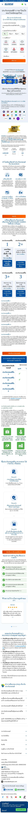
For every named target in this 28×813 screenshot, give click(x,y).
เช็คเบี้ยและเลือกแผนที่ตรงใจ (14, 552)
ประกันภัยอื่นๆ (5, 736)
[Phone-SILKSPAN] (25, 4)
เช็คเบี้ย (14, 216)
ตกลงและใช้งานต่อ (21, 809)
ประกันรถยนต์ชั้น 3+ (6, 324)
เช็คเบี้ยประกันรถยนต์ (14, 353)
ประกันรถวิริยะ (11, 232)
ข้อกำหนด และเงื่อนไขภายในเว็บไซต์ (11, 753)
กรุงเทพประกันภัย (19, 232)
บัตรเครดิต (4, 740)
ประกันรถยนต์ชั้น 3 (6, 334)
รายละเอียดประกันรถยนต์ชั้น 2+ (20, 264)
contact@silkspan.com (10, 781)
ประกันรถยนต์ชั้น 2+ (6, 313)
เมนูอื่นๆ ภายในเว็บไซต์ (7, 749)
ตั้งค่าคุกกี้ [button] (4, 810)
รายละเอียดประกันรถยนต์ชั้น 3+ (7, 293)
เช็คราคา (14, 60)
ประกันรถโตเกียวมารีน (12, 234)
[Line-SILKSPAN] (22, 4)
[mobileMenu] (2, 4)
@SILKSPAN (20, 790)
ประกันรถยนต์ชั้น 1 (6, 301)
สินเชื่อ (3, 744)
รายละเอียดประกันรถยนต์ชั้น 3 (20, 293)
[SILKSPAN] (9, 4)
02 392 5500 (9, 790)
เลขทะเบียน (4, 759)
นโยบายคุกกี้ (18, 806)
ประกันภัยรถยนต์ (5, 731)
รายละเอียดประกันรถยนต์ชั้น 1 (7, 263)
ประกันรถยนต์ (19, 70)
